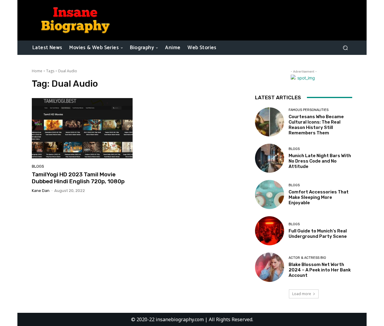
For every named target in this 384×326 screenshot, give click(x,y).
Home (37, 70)
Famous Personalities (308, 110)
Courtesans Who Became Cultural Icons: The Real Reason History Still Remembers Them (316, 125)
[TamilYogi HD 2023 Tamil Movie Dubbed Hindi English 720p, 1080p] (82, 128)
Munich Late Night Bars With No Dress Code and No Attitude (320, 161)
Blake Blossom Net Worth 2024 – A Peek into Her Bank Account (320, 270)
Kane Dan (41, 190)
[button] (345, 47)
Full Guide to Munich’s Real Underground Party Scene (318, 233)
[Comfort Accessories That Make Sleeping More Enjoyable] (269, 194)
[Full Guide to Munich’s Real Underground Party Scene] (269, 230)
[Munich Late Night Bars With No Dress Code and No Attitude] (269, 158)
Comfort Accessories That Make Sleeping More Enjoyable (319, 197)
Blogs (38, 166)
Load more (301, 293)
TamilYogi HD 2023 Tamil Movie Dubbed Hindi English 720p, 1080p (78, 178)
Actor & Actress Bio (307, 257)
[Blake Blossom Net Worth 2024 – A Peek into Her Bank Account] (269, 267)
